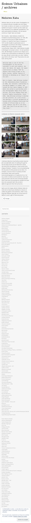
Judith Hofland (5, 322)
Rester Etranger (6, 453)
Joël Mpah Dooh (6, 405)
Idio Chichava (5, 260)
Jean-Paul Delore (6, 275)
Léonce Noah (5, 428)
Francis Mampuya (6, 379)
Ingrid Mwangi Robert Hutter (9, 414)
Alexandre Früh (5, 303)
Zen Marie (4, 385)
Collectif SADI (5, 461)
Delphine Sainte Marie (7, 462)
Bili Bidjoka (4, 234)
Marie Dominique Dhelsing (8, 278)
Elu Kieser (4, 338)
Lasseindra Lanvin (6, 356)
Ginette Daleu (5, 272)
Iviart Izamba (5, 325)
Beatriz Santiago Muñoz (8, 464)
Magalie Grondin (6, 309)
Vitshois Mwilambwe (7, 420)
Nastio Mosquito (6, 400)
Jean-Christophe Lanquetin (8, 354)
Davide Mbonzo (6, 387)
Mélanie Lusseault (6, 369)
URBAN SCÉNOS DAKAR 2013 (13, 114)
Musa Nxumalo (5, 430)
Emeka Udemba (6, 485)
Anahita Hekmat (6, 317)
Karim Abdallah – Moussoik (8, 401)
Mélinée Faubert (6, 299)
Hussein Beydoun (6, 233)
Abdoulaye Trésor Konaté (8, 341)
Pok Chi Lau (4, 265)
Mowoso (4, 403)
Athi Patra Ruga (5, 441)
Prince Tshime (5, 482)
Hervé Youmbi (5, 504)
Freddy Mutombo (6, 413)
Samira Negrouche (6, 422)
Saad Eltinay (5, 296)
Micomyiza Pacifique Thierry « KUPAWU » (12, 350)
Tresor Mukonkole (6, 408)
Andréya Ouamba (6, 433)
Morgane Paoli (5, 436)
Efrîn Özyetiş (5, 435)
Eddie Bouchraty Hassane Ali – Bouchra (11, 243)
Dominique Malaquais (7, 376)
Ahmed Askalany (6, 223)
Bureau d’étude (5, 249)
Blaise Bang (5, 228)
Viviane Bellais (5, 230)
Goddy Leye (5, 364)
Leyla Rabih (4, 449)
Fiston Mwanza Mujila (7, 419)
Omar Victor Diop (6, 491)
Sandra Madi (5, 371)
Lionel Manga (5, 380)
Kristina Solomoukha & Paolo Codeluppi (12, 470)
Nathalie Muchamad (7, 406)
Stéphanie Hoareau (7, 320)
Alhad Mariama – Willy (7, 384)
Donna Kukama (5, 346)
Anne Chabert (5, 254)
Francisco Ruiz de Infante (8, 457)
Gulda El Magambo (6, 294)
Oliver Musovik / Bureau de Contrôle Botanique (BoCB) (15, 411)
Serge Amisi (5, 220)
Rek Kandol (4, 330)
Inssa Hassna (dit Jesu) (7, 316)
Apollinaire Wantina (6, 493)
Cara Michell (5, 392)
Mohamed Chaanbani (7, 252)
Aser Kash (4, 332)
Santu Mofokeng (6, 398)
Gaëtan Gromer (6, 307)
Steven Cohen (5, 269)
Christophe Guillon (6, 311)
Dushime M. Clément (7, 285)
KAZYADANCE (5, 335)
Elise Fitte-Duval (6, 301)
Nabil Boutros (5, 246)
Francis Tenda (5, 479)
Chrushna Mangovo (7, 382)
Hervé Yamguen (6, 501)
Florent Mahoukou (6, 372)
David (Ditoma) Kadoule (7, 328)
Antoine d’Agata (6, 218)
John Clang (4, 267)
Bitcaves (4, 236)
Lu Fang (3, 298)
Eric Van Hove (5, 488)
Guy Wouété (5, 498)
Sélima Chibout (5, 259)
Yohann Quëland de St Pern (9, 448)
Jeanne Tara (5, 477)
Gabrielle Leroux (6, 359)
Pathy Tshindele (6, 483)
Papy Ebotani (5, 286)
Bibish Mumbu (5, 410)
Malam (3, 374)
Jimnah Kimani (5, 340)
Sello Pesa (4, 444)
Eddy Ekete (4, 288)
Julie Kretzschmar (6, 345)
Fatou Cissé (4, 264)
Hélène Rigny (5, 456)
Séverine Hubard (6, 324)
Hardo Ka (4, 327)
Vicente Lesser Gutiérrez (8, 361)
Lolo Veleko (4, 490)
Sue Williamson (5, 495)
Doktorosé (4, 282)
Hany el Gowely (6, 293)
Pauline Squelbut (6, 472)
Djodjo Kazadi (5, 333)
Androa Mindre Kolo (7, 395)
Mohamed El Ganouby (7, 290)
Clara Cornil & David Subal (8, 270)
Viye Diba (4, 280)
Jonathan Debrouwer (7, 273)
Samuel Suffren (6, 475)
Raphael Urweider (6, 487)
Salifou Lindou (5, 367)
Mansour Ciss (5, 262)
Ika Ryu (3, 459)
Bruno (3, 247)
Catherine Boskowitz (7, 239)
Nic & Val (4, 425)
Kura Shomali (5, 467)
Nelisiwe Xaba (5, 500)
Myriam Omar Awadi (7, 431)
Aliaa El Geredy (5, 291)
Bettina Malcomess (6, 377)
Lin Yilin (3, 503)
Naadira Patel (5, 438)
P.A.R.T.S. (4, 440)
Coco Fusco (4, 304)
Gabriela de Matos (6, 389)
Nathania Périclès (6, 443)
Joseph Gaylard (5, 306)
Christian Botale (6, 241)
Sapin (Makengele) (6, 466)
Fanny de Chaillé (6, 256)
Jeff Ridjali (4, 454)
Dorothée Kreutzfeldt (7, 348)
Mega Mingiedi (5, 397)
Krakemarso (5, 343)
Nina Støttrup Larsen (7, 474)
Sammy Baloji (5, 226)
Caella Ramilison (6, 451)
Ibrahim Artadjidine (6, 222)
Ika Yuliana (4, 506)
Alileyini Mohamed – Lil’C (8, 366)
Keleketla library (6, 337)
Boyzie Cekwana (6, 251)
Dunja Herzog (5, 319)
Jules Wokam (5, 496)
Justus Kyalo (5, 351)
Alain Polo (4, 446)
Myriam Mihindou (6, 393)
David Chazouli (5, 257)
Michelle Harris (5, 314)
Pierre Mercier (5, 390)
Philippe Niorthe (6, 427)
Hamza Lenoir (5, 358)
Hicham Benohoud (6, 231)
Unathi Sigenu (5, 469)
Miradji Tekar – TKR (6, 480)
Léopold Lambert (6, 353)
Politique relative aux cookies (20, 516)
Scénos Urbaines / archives (14, 6)
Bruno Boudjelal (6, 244)
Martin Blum (5, 238)
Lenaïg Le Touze (6, 363)
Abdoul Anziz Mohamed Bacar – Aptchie (11, 225)
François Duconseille (7, 283)
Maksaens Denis (6, 277)
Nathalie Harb (5, 312)
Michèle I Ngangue (6, 423)
